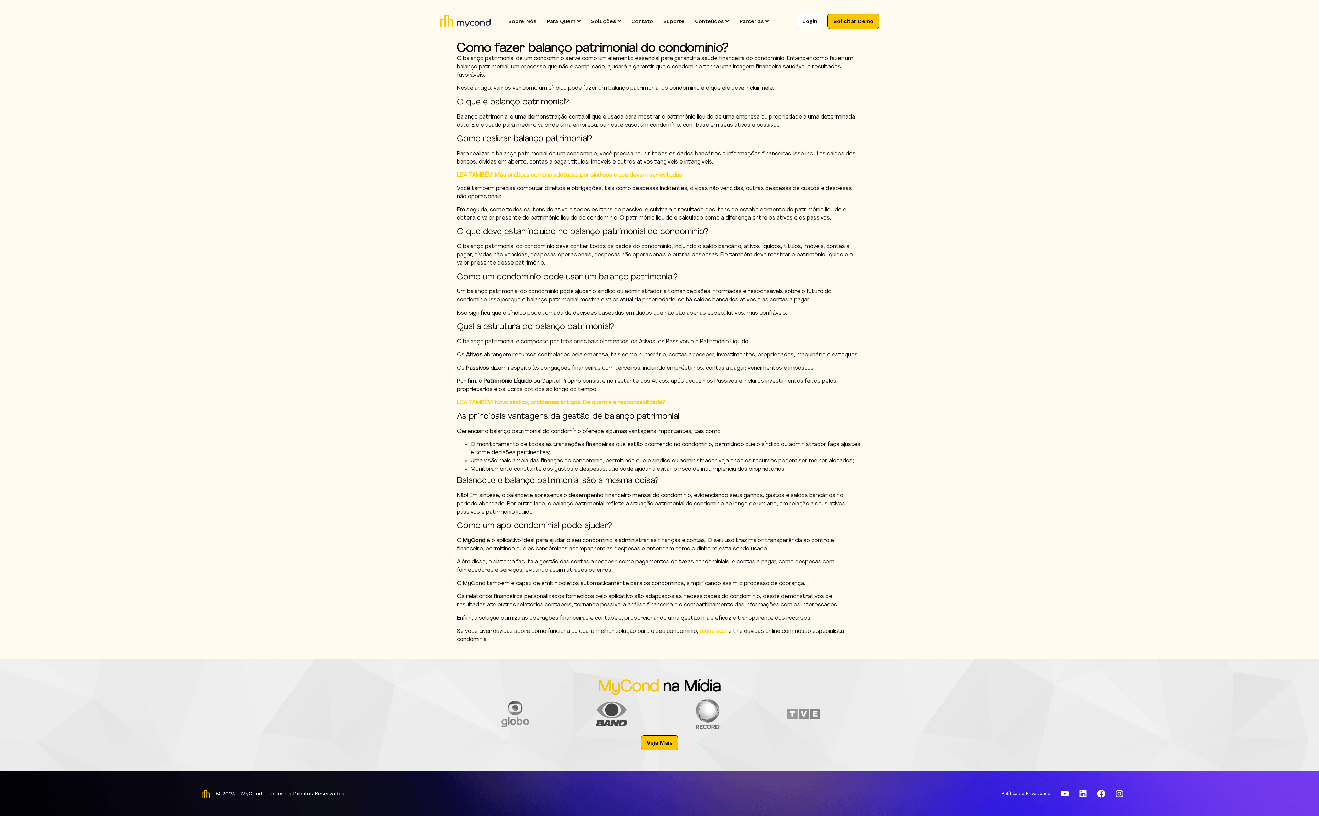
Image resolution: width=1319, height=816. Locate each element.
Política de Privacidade (1025, 793)
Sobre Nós (522, 21)
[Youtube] (1065, 793)
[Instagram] (1119, 793)
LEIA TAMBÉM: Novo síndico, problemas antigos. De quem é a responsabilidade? (561, 402)
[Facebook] (1101, 793)
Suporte (674, 21)
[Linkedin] (1083, 793)
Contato (642, 21)
